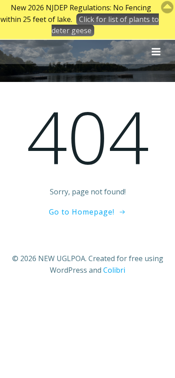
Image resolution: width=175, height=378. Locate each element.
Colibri (114, 270)
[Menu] (156, 52)
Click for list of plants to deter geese (105, 25)
